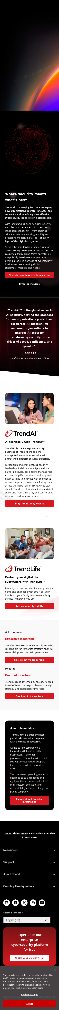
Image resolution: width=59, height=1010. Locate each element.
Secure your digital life (24, 605)
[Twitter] (24, 902)
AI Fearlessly (20, 76)
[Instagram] (33, 902)
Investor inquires (22, 283)
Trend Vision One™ (16, 833)
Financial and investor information (29, 275)
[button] (26, 920)
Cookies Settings (29, 994)
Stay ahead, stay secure (24, 502)
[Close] (55, 970)
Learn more (37, 987)
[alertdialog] (29, 988)
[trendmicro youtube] (42, 902)
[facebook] (15, 902)
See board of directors (29, 696)
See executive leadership (29, 659)
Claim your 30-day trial (27, 957)
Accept (29, 1003)
